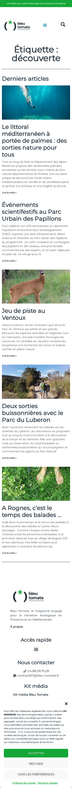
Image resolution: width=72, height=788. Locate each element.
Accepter (36, 753)
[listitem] (36, 3)
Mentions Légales (48, 782)
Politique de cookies (24, 782)
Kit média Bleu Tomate (29, 694)
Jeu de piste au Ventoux (23, 314)
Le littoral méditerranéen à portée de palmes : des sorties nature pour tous (34, 140)
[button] (66, 704)
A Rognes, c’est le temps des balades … (31, 511)
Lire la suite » (9, 192)
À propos (16, 626)
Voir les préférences (36, 774)
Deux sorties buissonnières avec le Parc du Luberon (32, 412)
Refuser (36, 764)
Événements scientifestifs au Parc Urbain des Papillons (31, 211)
